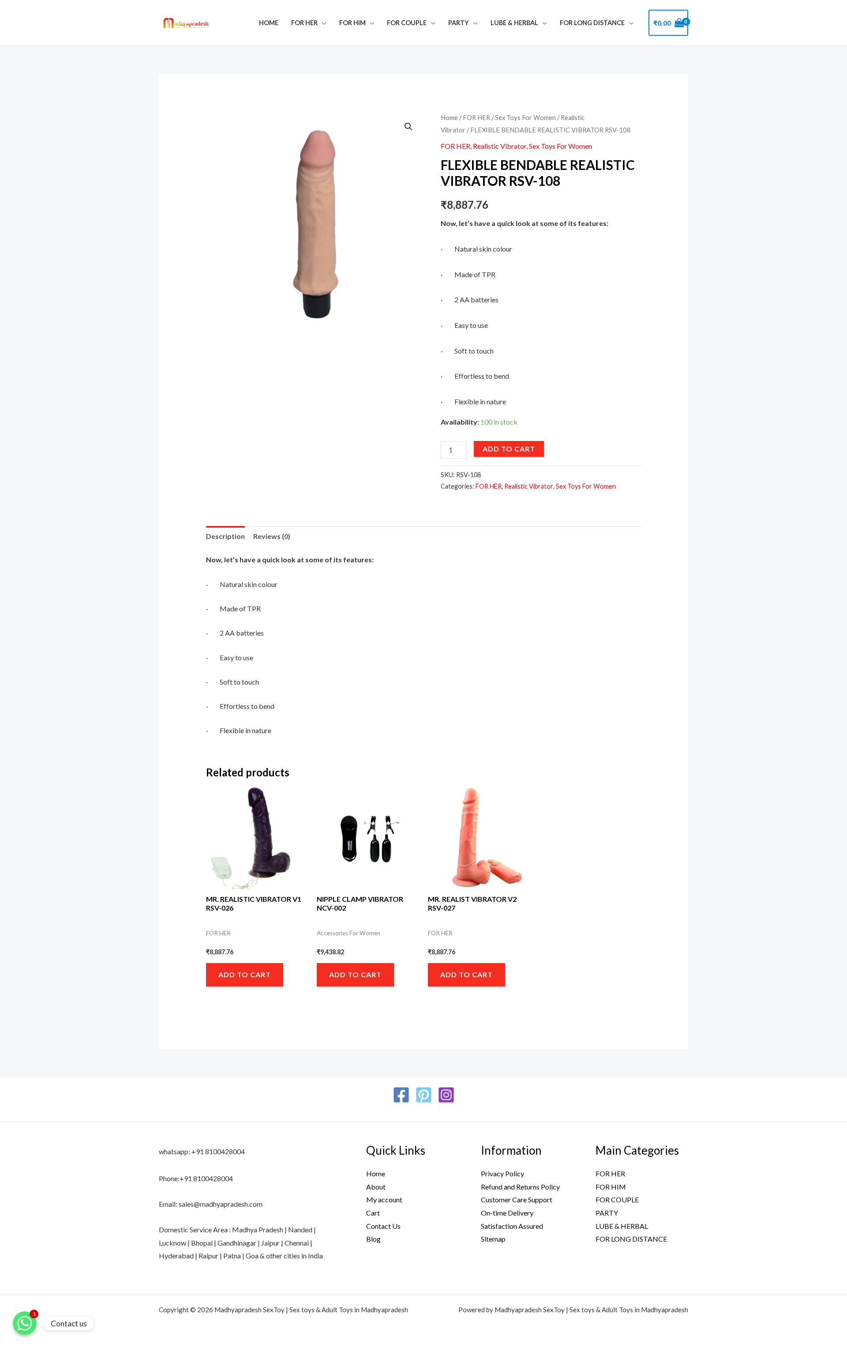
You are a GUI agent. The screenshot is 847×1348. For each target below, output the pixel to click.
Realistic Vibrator (499, 146)
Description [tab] (225, 536)
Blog (373, 1239)
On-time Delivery (507, 1213)
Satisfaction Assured (512, 1226)
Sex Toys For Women (525, 117)
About (376, 1186)
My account (384, 1199)
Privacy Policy (502, 1173)
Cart (373, 1213)
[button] (408, 127)
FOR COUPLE (407, 22)
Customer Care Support (516, 1199)
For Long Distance (592, 22)
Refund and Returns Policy (520, 1186)
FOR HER (304, 22)
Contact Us (383, 1226)
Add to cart (509, 448)
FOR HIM (352, 22)
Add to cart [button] (244, 974)
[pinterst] (423, 1094)
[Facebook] (401, 1094)
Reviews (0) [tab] (271, 536)
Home (268, 22)
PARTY (458, 22)
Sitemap (493, 1239)
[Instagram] (446, 1094)
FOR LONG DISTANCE (631, 1239)
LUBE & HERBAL (514, 22)
